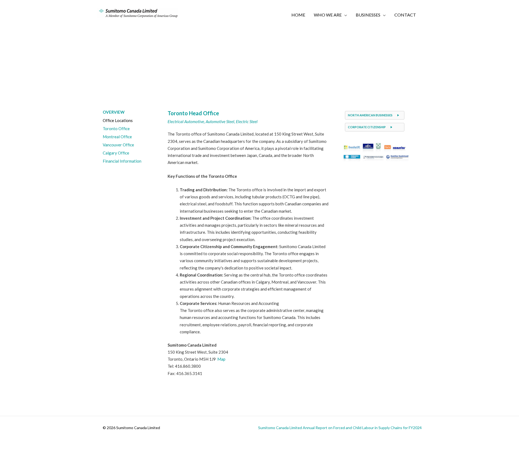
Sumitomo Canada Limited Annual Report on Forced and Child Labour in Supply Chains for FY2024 (340, 427)
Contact (405, 14)
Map (221, 359)
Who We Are (328, 14)
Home (298, 14)
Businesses (368, 14)
